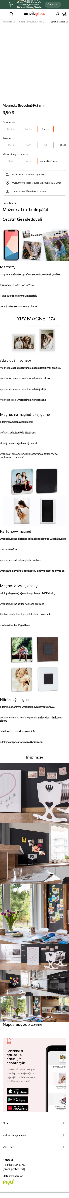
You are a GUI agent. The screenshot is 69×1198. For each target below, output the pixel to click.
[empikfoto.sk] (34, 14)
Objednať (52, 4)
